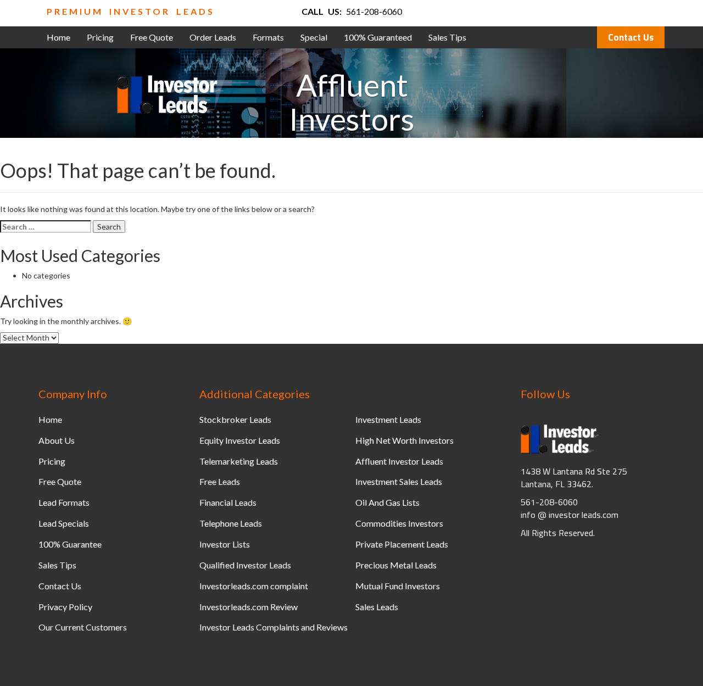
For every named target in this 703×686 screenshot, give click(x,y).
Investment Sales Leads (398, 481)
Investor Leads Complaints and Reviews (273, 627)
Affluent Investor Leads (399, 461)
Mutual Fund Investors (397, 586)
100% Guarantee (70, 544)
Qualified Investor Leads (245, 565)
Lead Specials (63, 523)
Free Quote (151, 37)
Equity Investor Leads (239, 440)
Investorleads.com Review (248, 606)
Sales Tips (447, 37)
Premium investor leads (131, 11)
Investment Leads (388, 419)
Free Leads (219, 481)
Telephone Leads (230, 523)
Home (58, 37)
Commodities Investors (399, 523)
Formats (268, 37)
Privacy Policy (65, 606)
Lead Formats (64, 502)
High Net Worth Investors (404, 440)
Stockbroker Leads (235, 419)
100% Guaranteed (378, 37)
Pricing (100, 37)
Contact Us (631, 37)
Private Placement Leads (401, 544)
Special (313, 37)
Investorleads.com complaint (253, 586)
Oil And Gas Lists (387, 502)
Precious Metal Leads (396, 565)
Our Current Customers (82, 627)
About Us (56, 440)
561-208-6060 (374, 11)
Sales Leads (376, 606)
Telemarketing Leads (238, 461)
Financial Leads (227, 502)
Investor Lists (224, 544)
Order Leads (212, 37)
